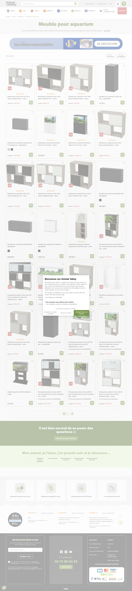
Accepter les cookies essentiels (50, 312)
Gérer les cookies (66, 313)
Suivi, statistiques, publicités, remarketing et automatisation (61, 304)
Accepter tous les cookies (81, 312)
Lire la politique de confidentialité (53, 297)
